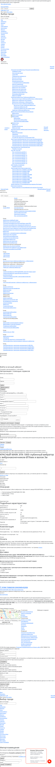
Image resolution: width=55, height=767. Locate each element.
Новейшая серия (16, 71)
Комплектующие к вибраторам (34, 637)
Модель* (2, 754)
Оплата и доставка (31, 620)
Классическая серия (17, 73)
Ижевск (3, 46)
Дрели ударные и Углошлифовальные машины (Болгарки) (27, 187)
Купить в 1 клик (4, 475)
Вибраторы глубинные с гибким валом (22, 102)
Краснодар (4, 52)
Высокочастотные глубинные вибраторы (23, 103)
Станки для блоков (8, 306)
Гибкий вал (15, 134)
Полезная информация (32, 623)
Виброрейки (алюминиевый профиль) (13, 323)
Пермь (2, 41)
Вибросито (6, 304)
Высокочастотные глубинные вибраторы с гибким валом (27, 99)
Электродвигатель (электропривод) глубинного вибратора (18, 341)
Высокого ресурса (17, 78)
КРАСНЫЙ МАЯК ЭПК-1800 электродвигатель (11, 589)
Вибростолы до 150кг (8, 332)
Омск (2, 25)
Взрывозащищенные (17, 81)
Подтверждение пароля (6, 401)
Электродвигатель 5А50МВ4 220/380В (22, 181)
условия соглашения (24, 756)
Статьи (28, 629)
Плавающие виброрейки (9, 326)
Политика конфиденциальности (24, 647)
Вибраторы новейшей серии (10, 220)
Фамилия (3, 405)
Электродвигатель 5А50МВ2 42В (20, 173)
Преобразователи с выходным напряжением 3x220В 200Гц (27, 142)
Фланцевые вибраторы (18, 94)
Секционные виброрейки (9, 317)
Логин (2, 395)
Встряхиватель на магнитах (10, 301)
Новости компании (31, 613)
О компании (29, 616)
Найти (31, 8)
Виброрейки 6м (7, 315)
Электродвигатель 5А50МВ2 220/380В (22, 174)
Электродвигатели (26, 168)
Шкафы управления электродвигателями (25, 211)
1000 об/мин (6, 253)
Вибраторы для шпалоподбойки (11, 246)
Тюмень (3, 34)
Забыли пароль (5, 387)
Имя (1, 403)
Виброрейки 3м (7, 313)
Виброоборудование (27, 111)
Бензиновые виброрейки (20, 120)
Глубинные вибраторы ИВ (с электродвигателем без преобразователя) (17, 277)
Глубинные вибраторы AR (20, 107)
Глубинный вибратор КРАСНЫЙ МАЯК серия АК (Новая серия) (19, 271)
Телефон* (2, 760)
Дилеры (28, 615)
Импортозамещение (17, 84)
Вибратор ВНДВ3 (16, 95)
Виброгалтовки (16, 128)
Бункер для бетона (8, 287)
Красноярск (4, 28)
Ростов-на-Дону (5, 49)
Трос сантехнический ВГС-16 (19, 161)
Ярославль (3, 55)
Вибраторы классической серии (11, 221)
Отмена (3, 389)
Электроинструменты (16, 186)
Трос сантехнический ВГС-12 (19, 157)
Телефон (2, 410)
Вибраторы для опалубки (18, 87)
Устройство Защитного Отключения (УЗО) (23, 137)
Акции (28, 628)
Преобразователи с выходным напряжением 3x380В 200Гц (27, 144)
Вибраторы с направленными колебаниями (14, 233)
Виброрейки (15, 116)
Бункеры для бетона (17, 126)
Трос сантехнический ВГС (21, 216)
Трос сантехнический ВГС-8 (19, 153)
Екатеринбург (4, 33)
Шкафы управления (19, 165)
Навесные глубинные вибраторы (21, 110)
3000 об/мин (6, 256)
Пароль (2, 399)
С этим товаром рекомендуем (14, 587)
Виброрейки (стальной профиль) (12, 324)
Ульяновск (3, 37)
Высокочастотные (17, 79)
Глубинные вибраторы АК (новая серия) (24, 108)
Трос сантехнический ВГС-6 (19, 152)
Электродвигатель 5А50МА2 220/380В (22, 169)
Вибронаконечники (17, 132)
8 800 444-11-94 (5, 10)
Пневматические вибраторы (19, 92)
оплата (40, 547)
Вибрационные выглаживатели (11, 288)
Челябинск (3, 31)
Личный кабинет (41, 189)
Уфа (2, 20)
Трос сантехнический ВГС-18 (19, 163)
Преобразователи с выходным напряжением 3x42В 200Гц (27, 145)
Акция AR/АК (6, 208)
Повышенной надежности (19, 76)
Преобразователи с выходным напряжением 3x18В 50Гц (27, 140)
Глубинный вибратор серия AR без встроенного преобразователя (15, 274)
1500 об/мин (6, 255)
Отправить (3, 661)
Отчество (3, 408)
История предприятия (32, 611)
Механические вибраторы (19, 90)
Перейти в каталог (17, 149)
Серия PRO (15, 74)
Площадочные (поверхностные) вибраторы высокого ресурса (19, 226)
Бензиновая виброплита (9, 307)
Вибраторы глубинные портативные (21, 100)
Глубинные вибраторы (29, 97)
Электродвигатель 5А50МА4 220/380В (22, 178)
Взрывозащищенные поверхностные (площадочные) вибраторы (17, 230)
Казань (3, 47)
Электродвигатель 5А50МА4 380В (21, 179)
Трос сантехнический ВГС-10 (19, 155)
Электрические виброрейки (21, 121)
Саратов (3, 36)
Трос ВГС (18, 150)
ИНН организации (5, 413)
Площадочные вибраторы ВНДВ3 (12, 249)
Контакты (28, 624)
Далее (2, 758)
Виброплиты (15, 113)
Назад (2, 764)
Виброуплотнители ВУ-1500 (10, 299)
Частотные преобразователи (34, 139)
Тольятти (3, 42)
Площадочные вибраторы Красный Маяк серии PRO (17, 223)
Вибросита (15, 124)
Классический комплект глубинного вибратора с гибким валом (20, 282)
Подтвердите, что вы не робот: (8, 415)
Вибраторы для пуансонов (19, 89)
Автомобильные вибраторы (19, 86)
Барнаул (3, 23)
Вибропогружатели (17, 115)
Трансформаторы (25, 147)
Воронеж (3, 54)
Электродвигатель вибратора (20, 136)
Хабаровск (3, 21)
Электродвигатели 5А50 (20, 212)
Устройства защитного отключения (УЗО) (14, 339)
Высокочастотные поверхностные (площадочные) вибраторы (19, 228)
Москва (3, 39)
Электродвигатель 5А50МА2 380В (21, 171)
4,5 (1, 463)
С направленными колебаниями (20, 82)
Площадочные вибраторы (32, 70)
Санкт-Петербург (5, 57)
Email (2, 397)
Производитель (4, 753)
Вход (1, 692)
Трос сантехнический (32, 642)
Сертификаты (30, 621)
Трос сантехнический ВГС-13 (19, 158)
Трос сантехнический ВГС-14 (19, 160)
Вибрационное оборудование (34, 636)
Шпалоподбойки (7, 303)
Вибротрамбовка (7, 298)
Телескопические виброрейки (11, 327)
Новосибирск (4, 26)
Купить (2, 472)
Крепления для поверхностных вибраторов (14, 247)
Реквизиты (29, 626)
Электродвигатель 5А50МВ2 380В (21, 176)
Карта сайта (37, 647)
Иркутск (3, 29)
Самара (3, 44)
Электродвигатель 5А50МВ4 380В (21, 182)
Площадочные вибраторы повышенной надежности (17, 225)
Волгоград (3, 50)
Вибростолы (15, 123)
